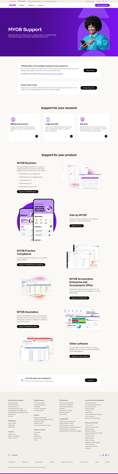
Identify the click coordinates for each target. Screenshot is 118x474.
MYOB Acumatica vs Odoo (66, 425)
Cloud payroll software (40, 404)
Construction (37, 436)
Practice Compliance (90, 403)
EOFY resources (89, 425)
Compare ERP (64, 419)
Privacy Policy (84, 462)
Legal (96, 462)
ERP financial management (67, 403)
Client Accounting (89, 416)
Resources (25, 462)
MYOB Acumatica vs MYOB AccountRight (70, 431)
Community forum (90, 435)
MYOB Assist (11, 425)
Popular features (39, 400)
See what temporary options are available (50, 74)
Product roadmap (89, 444)
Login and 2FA (51, 124)
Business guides (89, 429)
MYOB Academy (89, 438)
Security (84, 124)
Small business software (15, 400)
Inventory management (40, 408)
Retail (35, 440)
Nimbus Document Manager (92, 418)
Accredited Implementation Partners (43, 419)
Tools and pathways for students (93, 433)
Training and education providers (42, 425)
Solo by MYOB (12, 423)
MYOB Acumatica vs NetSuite (67, 421)
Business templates (90, 431)
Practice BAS (88, 412)
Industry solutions (39, 430)
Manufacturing (38, 438)
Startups (36, 434)
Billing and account (19, 124)
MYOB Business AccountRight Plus (17, 410)
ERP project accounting (66, 410)
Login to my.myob (90, 440)
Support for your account (91, 427)
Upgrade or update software (92, 442)
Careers (52, 462)
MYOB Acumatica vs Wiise (66, 423)
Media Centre (38, 462)
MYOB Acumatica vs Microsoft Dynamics (70, 427)
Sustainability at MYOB (91, 446)
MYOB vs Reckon (12, 438)
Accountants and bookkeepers (94, 400)
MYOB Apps (12, 421)
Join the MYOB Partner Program (93, 414)
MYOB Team (11, 427)
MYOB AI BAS (11, 414)
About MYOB (11, 462)
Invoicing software (39, 410)
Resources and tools (91, 423)
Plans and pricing (12, 403)
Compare (11, 431)
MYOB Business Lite (13, 404)
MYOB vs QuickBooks (14, 436)
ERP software (64, 400)
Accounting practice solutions (93, 404)
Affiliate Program (38, 423)
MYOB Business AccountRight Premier (18, 412)
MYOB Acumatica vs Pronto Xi (67, 429)
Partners (36, 415)
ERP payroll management (66, 404)
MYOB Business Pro (13, 406)
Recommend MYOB (90, 406)
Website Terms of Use (67, 462)
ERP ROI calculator (64, 412)
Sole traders (37, 432)
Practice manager (90, 408)
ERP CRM (62, 408)
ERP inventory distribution (66, 406)
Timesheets (37, 406)
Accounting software (39, 403)
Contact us (88, 448)
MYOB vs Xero (12, 434)
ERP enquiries (63, 414)
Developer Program (39, 421)
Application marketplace (40, 417)
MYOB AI (10, 416)
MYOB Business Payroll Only (15, 408)
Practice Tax (88, 410)
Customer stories (89, 436)
